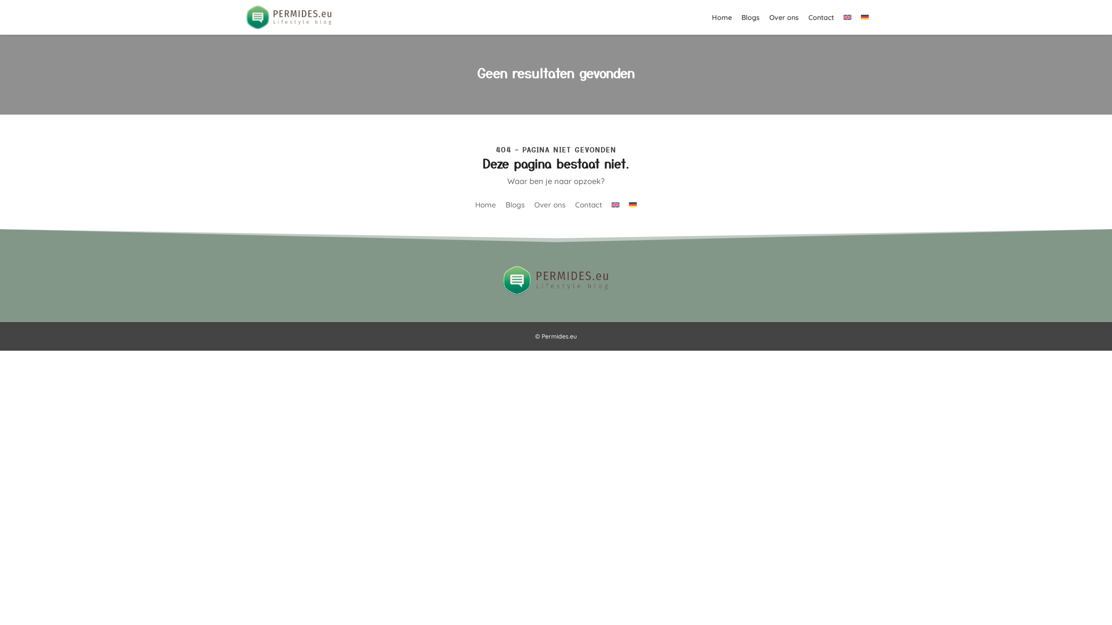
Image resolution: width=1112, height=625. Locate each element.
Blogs (750, 18)
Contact (821, 18)
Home (722, 18)
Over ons (784, 18)
